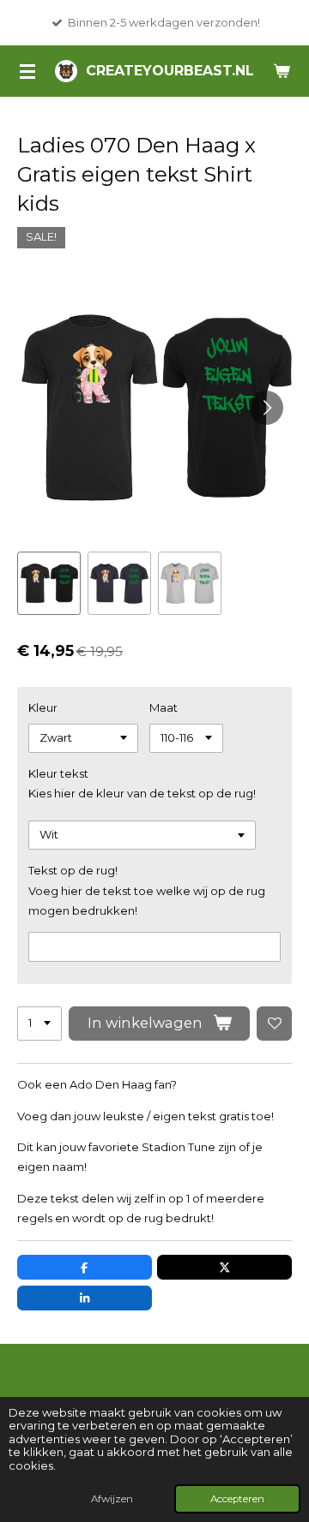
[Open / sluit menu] (27, 71)
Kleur (43, 707)
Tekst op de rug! (73, 870)
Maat (163, 707)
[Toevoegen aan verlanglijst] (274, 1024)
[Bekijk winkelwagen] (281, 71)
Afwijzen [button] (112, 1499)
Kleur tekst (58, 773)
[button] (49, 583)
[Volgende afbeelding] (266, 408)
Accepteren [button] (237, 1499)
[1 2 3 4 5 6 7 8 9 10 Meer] (39, 1024)
